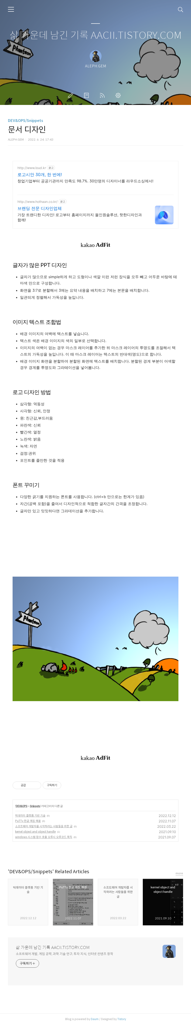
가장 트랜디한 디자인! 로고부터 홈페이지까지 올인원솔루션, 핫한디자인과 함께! (79, 217)
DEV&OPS (21, 806)
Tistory (121, 1019)
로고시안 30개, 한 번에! (39, 174)
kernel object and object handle (35, 831)
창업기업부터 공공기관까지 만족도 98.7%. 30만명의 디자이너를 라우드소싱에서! (85, 181)
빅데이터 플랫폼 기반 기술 (30, 815)
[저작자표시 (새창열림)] (63, 785)
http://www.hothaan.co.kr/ (37, 202)
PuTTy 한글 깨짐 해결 (28, 821)
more (179, 873)
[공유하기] (30, 785)
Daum (95, 1019)
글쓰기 (71, 95)
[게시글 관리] (36, 785)
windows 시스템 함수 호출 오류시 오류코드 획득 (43, 837)
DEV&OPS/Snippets (25, 120)
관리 (119, 95)
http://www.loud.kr (31, 168)
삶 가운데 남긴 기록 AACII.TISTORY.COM (96, 35)
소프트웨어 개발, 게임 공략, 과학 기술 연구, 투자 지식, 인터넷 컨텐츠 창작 (64, 954)
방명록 (87, 95)
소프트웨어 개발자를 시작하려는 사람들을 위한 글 (43, 826)
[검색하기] (180, 9)
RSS (103, 95)
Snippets (35, 806)
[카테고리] (11, 9)
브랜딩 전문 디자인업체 (39, 208)
